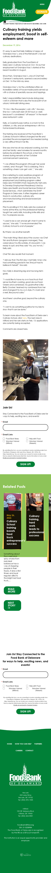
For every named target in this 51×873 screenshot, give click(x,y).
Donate (42, 11)
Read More (11, 579)
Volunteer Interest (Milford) (12, 442)
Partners (38, 744)
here (24, 318)
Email (5, 422)
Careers (19, 750)
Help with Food (35, 439)
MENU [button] (42, 4)
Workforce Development (16, 21)
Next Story (12, 593)
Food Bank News (12, 439)
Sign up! (25, 464)
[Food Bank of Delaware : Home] (14, 9)
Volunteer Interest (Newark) (36, 442)
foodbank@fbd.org (25, 825)
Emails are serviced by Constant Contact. (15, 458)
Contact (29, 750)
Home (9, 744)
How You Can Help (23, 744)
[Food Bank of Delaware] (25, 774)
